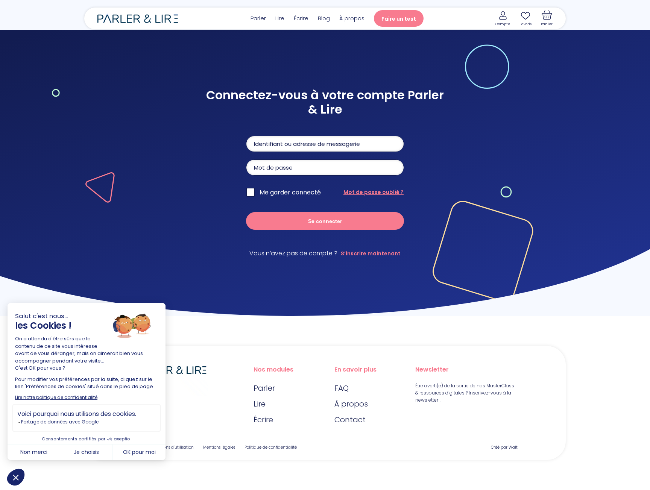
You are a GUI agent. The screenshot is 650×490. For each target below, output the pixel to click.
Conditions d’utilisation (172, 447)
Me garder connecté (290, 192)
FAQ (341, 388)
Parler (258, 18)
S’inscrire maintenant (371, 253)
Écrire (301, 18)
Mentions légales (219, 447)
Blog (324, 18)
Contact (350, 419)
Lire (279, 18)
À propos (351, 18)
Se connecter (325, 221)
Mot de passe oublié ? (373, 192)
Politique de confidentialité (271, 447)
